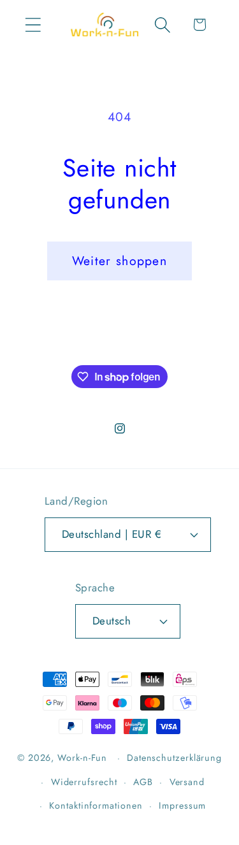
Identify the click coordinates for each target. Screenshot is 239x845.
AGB (143, 782)
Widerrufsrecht (84, 782)
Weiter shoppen (119, 261)
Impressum (182, 805)
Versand (187, 782)
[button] (33, 24)
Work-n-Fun (82, 757)
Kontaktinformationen (95, 805)
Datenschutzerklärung (174, 757)
